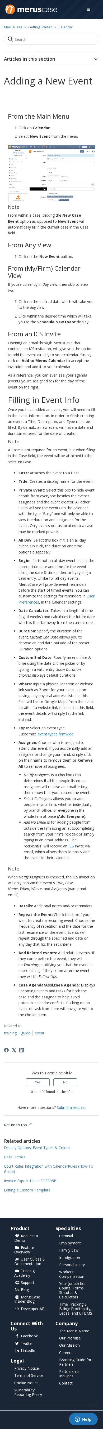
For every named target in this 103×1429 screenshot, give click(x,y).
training (10, 1032)
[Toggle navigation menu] (88, 9)
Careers (65, 1353)
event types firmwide (55, 733)
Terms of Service (28, 1375)
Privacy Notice (26, 1368)
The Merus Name (74, 1331)
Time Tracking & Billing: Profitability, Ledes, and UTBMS (75, 1309)
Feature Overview (24, 1249)
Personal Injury (72, 1265)
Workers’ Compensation (71, 1274)
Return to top (16, 1124)
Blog (25, 1290)
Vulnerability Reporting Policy (28, 1392)
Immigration (69, 1258)
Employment (70, 1243)
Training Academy (24, 1273)
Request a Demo (26, 1238)
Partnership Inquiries (69, 1373)
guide (25, 1032)
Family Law (68, 1250)
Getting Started (40, 27)
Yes (37, 1082)
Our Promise (70, 1338)
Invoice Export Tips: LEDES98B (30, 1180)
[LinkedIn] (21, 1050)
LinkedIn (28, 1350)
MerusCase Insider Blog (27, 1299)
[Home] (31, 9)
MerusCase (13, 27)
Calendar (65, 27)
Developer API (33, 1309)
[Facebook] (6, 1050)
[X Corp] (14, 1050)
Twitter (27, 1343)
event (39, 1032)
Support (27, 1282)
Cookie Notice (26, 1383)
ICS (71, 846)
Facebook (29, 1336)
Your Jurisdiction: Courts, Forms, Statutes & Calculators (73, 1290)
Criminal (66, 1236)
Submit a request (71, 1107)
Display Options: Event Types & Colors (37, 1147)
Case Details (14, 1156)
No (65, 1082)
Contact (66, 1383)
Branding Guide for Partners (75, 1362)
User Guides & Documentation (29, 1261)
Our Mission (69, 1345)
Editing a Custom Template (27, 1190)
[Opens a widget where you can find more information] (83, 1419)
